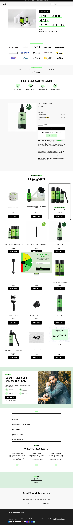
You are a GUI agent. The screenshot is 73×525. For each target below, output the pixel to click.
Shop (11, 3)
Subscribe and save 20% (10, 400)
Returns (15, 519)
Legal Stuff (45, 518)
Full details (40, 165)
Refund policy (10, 519)
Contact (35, 3)
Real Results (23, 518)
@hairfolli (36, 479)
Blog (46, 3)
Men (23, 3)
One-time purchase (43, 114)
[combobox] (52, 4)
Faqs (41, 3)
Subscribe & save (44, 117)
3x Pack (45, 124)
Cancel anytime (25, 388)
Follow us (36, 482)
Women (17, 3)
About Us (29, 3)
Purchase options (40, 112)
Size (38, 122)
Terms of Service (29, 518)
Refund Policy (50, 518)
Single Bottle (41, 124)
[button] (63, 4)
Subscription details (43, 119)
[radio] (39, 114)
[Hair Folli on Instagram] (64, 511)
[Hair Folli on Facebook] (62, 511)
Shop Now (13, 217)
